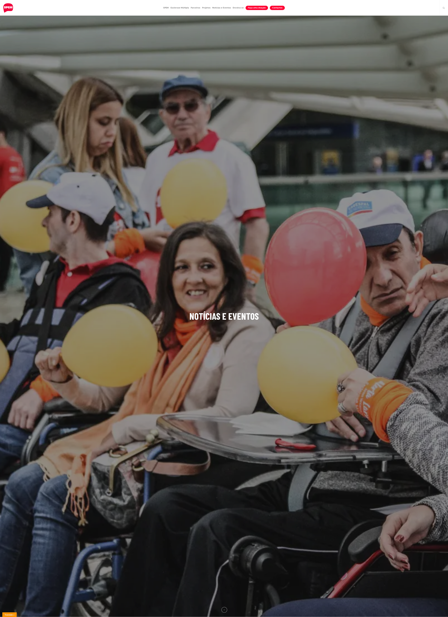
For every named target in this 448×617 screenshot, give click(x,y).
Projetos (206, 8)
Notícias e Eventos (221, 8)
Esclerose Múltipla (180, 8)
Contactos (277, 8)
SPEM (166, 8)
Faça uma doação (257, 8)
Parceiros (195, 8)
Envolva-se (238, 8)
